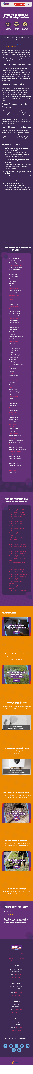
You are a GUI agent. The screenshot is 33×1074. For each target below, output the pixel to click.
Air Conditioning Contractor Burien (17, 521)
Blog (11, 953)
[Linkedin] (28, 1046)
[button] (28, 4)
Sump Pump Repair (13, 433)
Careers (22, 961)
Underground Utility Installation (16, 454)
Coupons (22, 956)
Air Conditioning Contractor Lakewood (18, 556)
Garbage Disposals (13, 341)
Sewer (10, 408)
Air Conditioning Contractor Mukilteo (17, 562)
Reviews (22, 958)
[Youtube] (11, 1046)
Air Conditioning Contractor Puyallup (17, 572)
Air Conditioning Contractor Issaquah (18, 551)
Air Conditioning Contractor (15, 265)
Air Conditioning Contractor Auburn (17, 510)
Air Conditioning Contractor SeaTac (17, 576)
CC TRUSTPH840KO (16, 37)
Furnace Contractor (13, 318)
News (11, 956)
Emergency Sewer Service (15, 309)
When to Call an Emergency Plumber (16, 654)
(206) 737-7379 (18, 974)
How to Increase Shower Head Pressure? (16, 748)
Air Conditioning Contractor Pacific (17, 569)
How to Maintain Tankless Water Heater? (16, 792)
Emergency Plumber (14, 306)
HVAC (10, 366)
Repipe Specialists (13, 396)
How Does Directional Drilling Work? (16, 840)
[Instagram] (14, 1050)
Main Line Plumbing (13, 380)
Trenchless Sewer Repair (15, 445)
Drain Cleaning (12, 299)
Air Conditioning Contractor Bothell (17, 514)
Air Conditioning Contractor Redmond (18, 574)
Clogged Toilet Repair (14, 288)
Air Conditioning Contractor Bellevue (17, 512)
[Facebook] (16, 1046)
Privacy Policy (11, 961)
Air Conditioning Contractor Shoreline (18, 579)
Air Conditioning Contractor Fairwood (17, 544)
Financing (11, 958)
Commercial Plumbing (14, 295)
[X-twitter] (22, 1046)
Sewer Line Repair (13, 415)
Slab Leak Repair (13, 424)
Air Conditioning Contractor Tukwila (17, 590)
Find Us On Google (16, 977)
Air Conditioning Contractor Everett (17, 542)
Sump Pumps (12, 438)
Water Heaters (12, 470)
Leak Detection (12, 378)
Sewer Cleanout (12, 412)
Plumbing (11, 387)
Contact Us (22, 953)
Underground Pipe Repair (15, 451)
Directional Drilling (13, 297)
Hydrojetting (12, 373)
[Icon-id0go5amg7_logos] (5, 1046)
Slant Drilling (12, 426)
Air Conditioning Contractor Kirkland (17, 553)
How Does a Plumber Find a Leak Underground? (16, 703)
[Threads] (19, 1050)
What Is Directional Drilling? (17, 889)
